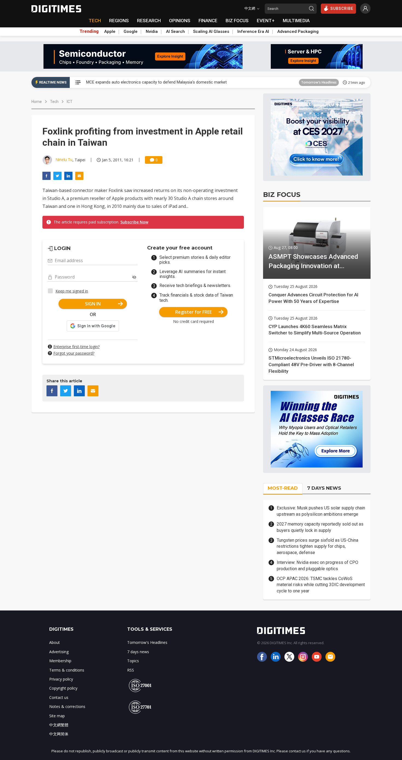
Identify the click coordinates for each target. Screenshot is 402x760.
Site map (57, 715)
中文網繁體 (58, 724)
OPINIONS (179, 20)
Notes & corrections (67, 706)
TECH (95, 20)
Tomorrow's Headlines (319, 82)
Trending (89, 31)
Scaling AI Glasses (211, 31)
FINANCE (208, 20)
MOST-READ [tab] (283, 488)
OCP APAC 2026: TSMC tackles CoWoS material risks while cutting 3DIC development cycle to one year (321, 584)
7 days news (138, 651)
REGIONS (119, 20)
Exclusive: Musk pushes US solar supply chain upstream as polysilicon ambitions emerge (321, 511)
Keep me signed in (72, 291)
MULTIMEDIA (296, 20)
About (54, 642)
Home (36, 101)
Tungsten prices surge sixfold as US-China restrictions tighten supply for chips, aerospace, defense (317, 546)
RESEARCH (149, 20)
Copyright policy (63, 688)
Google (131, 31)
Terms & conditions (66, 670)
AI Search (175, 31)
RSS (130, 670)
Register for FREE (193, 312)
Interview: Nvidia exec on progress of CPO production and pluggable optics (317, 565)
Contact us (58, 697)
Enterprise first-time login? (76, 346)
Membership (60, 660)
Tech (54, 101)
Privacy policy (61, 679)
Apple (109, 31)
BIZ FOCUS (237, 20)
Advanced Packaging (298, 31)
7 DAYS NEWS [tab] (324, 488)
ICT (69, 101)
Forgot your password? (73, 353)
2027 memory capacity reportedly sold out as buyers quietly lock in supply (320, 527)
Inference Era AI (253, 31)
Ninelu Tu (64, 159)
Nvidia (152, 31)
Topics (133, 660)
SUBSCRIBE (341, 8)
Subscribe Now (134, 222)
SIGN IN (93, 304)
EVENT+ (266, 20)
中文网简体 (58, 733)
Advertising (59, 651)
